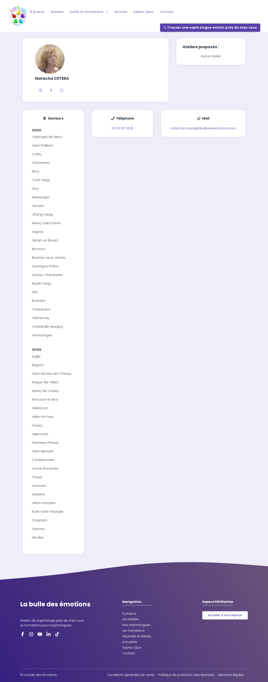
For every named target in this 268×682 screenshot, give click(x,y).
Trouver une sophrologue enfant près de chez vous (211, 27)
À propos (37, 12)
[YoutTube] (39, 634)
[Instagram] (31, 634)
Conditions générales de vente (130, 675)
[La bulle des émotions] (18, 16)
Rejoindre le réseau (136, 636)
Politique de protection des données (186, 675)
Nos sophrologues (136, 625)
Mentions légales (231, 675)
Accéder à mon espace (225, 615)
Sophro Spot (143, 12)
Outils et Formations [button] (86, 12)
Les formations (133, 630)
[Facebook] (22, 634)
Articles (121, 12)
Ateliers (57, 12)
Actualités (129, 642)
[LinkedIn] (48, 634)
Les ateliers (130, 619)
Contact (167, 12)
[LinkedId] (57, 634)
